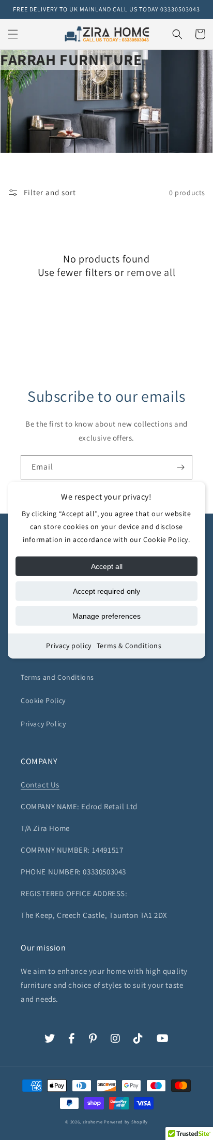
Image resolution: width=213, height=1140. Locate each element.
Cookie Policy (43, 700)
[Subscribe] (180, 467)
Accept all (107, 566)
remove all (151, 272)
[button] (13, 34)
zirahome (93, 1121)
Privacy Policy (43, 723)
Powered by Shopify (126, 1121)
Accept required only (106, 591)
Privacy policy (68, 645)
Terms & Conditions (129, 645)
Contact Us (40, 785)
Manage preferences (106, 616)
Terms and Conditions (57, 677)
